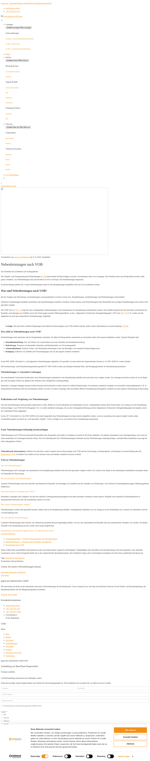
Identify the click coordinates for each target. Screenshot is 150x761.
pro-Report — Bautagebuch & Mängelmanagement (19, 38)
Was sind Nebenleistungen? (11, 466)
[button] (75, 465)
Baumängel (9, 558)
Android (6, 718)
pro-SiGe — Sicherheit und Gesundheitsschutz (18, 48)
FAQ (7, 92)
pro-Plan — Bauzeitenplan (13, 43)
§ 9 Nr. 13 (18, 310)
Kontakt (8, 169)
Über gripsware (10, 138)
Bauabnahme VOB (8, 454)
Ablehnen (130, 744)
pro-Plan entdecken (8, 534)
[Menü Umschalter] (2, 20)
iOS (4, 714)
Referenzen (9, 154)
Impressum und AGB (13, 653)
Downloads (9, 97)
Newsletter (10, 646)
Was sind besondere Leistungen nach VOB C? (18, 492)
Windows (6, 721)
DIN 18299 (125, 313)
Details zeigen (124, 756)
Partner (7, 159)
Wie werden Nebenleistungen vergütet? (15, 505)
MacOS (5, 724)
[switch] (67, 756)
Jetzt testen (8, 76)
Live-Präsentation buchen (12, 71)
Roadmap (8, 143)
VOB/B (125, 326)
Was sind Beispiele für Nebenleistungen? (16, 479)
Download (9, 640)
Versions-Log (9, 102)
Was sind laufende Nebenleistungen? (14, 518)
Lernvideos (9, 113)
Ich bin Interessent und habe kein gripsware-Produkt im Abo (22, 706)
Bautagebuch (19, 558)
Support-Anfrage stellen (12, 87)
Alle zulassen (130, 730)
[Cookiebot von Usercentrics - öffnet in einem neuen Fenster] (15, 756)
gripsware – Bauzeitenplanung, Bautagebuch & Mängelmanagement (26, 3)
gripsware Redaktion (21, 257)
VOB (43, 276)
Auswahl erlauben (130, 737)
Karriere (8, 164)
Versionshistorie (11, 643)
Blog (7, 118)
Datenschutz (10, 656)
